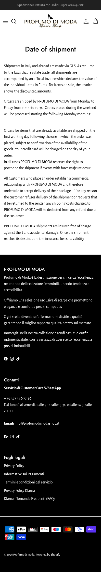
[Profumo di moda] (50, 21)
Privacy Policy (14, 466)
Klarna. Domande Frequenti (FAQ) (29, 499)
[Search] (16, 21)
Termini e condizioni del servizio (28, 482)
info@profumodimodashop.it (36, 423)
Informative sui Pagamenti (24, 474)
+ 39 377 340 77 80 (17, 398)
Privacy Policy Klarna (19, 491)
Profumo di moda (24, 554)
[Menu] (5, 21)
